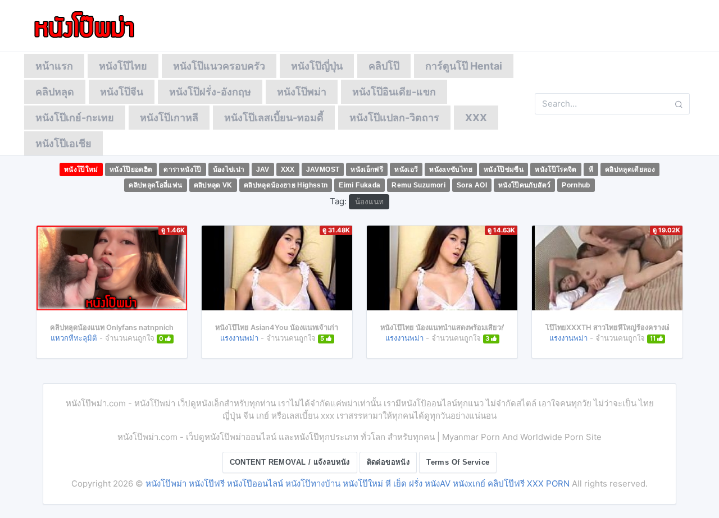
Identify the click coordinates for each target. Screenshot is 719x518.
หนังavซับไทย (450, 169)
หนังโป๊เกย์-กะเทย (74, 117)
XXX (476, 117)
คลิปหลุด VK (213, 185)
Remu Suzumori (418, 185)
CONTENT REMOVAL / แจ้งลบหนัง (290, 462)
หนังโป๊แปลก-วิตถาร (394, 117)
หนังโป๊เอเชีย (63, 143)
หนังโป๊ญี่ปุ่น (317, 66)
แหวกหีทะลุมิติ (74, 337)
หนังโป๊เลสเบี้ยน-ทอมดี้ (274, 117)
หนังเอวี (406, 169)
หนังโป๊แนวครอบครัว (219, 66)
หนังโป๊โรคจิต (556, 169)
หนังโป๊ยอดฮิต (131, 169)
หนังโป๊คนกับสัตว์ (524, 185)
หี (591, 169)
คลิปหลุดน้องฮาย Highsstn (286, 185)
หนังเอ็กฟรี (367, 169)
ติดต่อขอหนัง (388, 462)
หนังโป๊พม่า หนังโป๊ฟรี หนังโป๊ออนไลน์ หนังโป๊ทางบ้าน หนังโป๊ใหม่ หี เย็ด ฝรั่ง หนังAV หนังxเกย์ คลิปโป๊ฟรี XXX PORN (357, 483)
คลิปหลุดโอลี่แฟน (155, 185)
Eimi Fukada (359, 185)
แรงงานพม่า (239, 337)
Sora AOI (472, 185)
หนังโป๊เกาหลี (169, 117)
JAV (263, 169)
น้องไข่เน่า (229, 169)
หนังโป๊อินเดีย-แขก (394, 92)
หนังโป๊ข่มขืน (504, 169)
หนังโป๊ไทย (123, 66)
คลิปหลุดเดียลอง (630, 169)
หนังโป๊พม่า (301, 92)
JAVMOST (323, 169)
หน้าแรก (54, 66)
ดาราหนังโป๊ (182, 169)
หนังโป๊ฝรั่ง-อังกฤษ (210, 92)
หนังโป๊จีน (121, 92)
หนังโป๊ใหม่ (81, 169)
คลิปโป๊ (383, 66)
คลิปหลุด (54, 92)
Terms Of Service (457, 462)
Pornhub (576, 185)
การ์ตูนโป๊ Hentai (463, 66)
